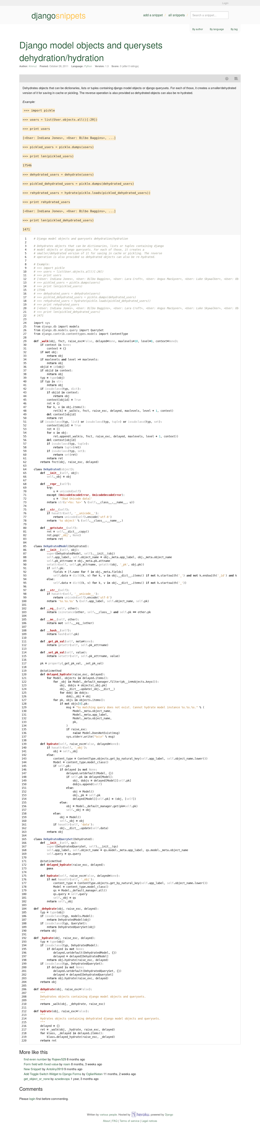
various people (108, 1114)
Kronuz (33, 66)
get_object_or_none (37, 1079)
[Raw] (236, 78)
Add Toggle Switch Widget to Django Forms (52, 1074)
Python (88, 66)
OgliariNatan (94, 1074)
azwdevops (62, 1079)
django (58, 15)
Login (225, 3)
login (32, 1098)
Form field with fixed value (41, 1064)
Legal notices (149, 1121)
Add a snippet (153, 15)
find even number (35, 1059)
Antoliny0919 (54, 1069)
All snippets (176, 15)
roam (66, 1064)
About (106, 1121)
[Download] (226, 78)
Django (169, 1114)
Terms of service (129, 1121)
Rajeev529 (59, 1059)
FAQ (114, 1121)
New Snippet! (32, 1069)
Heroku (140, 1114)
